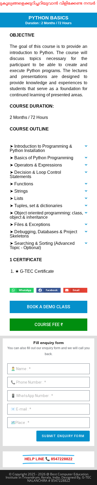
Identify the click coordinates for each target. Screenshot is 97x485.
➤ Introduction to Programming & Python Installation (41, 148)
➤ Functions (21, 184)
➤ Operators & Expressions (36, 165)
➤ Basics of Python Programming (41, 157)
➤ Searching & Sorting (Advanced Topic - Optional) (42, 245)
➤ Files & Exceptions (30, 224)
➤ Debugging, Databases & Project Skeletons (43, 233)
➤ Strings (19, 191)
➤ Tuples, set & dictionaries (36, 205)
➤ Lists (16, 198)
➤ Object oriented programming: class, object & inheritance (46, 215)
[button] (48, 148)
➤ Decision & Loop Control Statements (35, 174)
